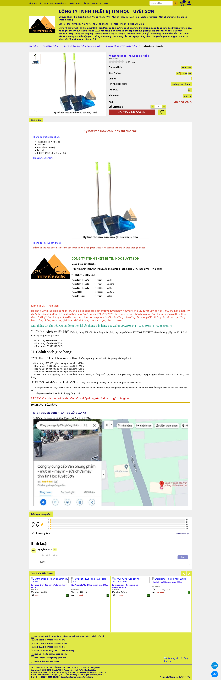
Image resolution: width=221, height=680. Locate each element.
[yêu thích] (162, 112)
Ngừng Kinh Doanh (132, 112)
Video (106, 3)
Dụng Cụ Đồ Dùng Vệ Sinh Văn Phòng (121, 46)
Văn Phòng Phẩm (50, 46)
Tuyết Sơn (185, 677)
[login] (67, 592)
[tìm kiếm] (175, 3)
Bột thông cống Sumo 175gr (44, 582)
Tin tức (95, 3)
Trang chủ (36, 3)
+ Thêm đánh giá (182, 534)
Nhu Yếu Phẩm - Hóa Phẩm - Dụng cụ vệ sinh (82, 46)
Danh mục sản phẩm (54, 3)
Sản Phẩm (33, 46)
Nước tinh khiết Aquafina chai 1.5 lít (88, 582)
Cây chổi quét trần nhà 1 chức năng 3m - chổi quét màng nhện (130, 586)
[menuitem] (35, 58)
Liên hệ (86, 3)
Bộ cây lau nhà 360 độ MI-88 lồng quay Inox (170, 586)
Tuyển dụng (74, 3)
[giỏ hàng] (182, 3)
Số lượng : (116, 106)
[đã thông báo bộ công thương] (177, 661)
